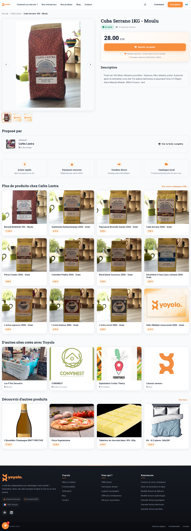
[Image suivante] (90, 64)
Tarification (66, 491)
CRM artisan (106, 482)
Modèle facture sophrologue (153, 496)
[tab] (6, 117)
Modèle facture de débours (152, 491)
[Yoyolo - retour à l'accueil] (6, 4)
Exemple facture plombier (152, 509)
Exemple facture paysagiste (152, 500)
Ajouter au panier (147, 47)
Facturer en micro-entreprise (153, 482)
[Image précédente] (6, 64)
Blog (78, 4)
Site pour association (110, 500)
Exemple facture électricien (152, 504)
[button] (145, 4)
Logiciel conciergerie (110, 491)
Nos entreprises (49, 4)
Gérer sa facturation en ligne (153, 487)
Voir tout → (184, 400)
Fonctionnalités (68, 487)
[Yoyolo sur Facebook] (4, 512)
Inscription (175, 4)
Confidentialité (174, 526)
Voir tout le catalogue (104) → (175, 186)
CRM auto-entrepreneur (111, 496)
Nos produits (66, 4)
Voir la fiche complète (172, 144)
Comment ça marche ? (27, 4)
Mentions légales (158, 526)
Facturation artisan (109, 487)
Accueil (5, 14)
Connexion (159, 4)
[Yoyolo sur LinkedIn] (11, 512)
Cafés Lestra (16, 14)
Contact (88, 4)
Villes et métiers (69, 482)
